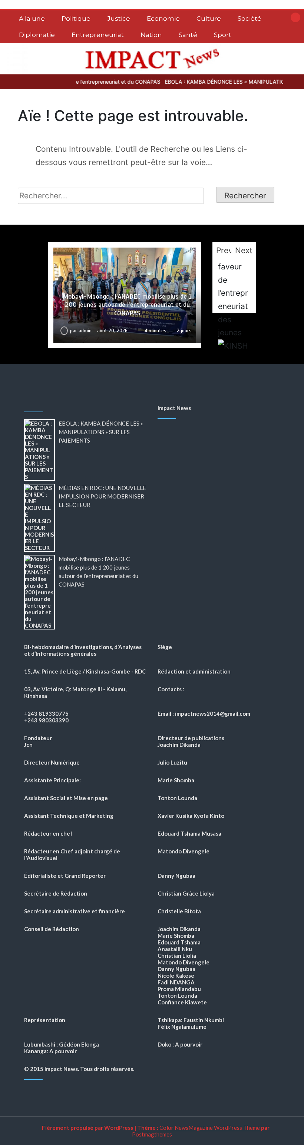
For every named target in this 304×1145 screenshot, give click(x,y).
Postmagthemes (152, 1134)
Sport (222, 34)
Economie (163, 18)
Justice (118, 18)
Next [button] (243, 250)
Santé (188, 34)
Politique (76, 18)
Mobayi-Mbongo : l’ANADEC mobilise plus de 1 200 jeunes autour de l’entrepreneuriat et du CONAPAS (127, 304)
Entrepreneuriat (98, 34)
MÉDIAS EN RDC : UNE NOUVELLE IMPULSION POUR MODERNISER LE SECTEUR (102, 496)
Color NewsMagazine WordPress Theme (209, 1127)
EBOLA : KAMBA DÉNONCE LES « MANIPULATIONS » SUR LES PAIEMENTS (101, 432)
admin (85, 331)
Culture (208, 18)
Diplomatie (37, 34)
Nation (151, 34)
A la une (32, 18)
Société (249, 18)
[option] (125, 295)
